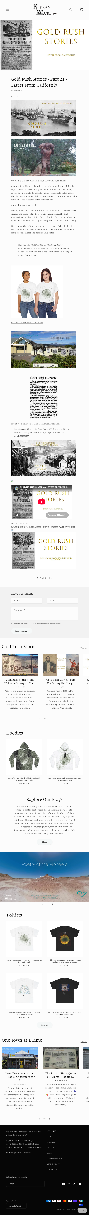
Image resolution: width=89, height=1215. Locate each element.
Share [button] (16, 96)
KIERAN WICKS (66, 1209)
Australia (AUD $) (15, 1206)
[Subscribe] (41, 1184)
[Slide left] (39, 718)
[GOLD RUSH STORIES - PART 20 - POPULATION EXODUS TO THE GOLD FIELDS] (43, 135)
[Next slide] (46, 904)
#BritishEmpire (40, 251)
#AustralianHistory (55, 245)
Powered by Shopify (77, 1209)
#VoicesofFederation (26, 248)
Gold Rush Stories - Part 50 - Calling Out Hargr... (60, 681)
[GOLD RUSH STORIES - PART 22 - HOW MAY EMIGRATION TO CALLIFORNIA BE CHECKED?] (43, 568)
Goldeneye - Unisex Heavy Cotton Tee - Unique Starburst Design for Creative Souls (65, 961)
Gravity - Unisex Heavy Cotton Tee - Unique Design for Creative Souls (24, 961)
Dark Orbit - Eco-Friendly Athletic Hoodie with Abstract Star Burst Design (24, 779)
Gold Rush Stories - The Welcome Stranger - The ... (20, 681)
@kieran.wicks (24, 245)
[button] (7, 9)
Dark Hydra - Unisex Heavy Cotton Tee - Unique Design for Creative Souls (64, 1013)
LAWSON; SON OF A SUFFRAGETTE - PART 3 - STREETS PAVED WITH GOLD (43, 527)
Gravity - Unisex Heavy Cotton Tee (27, 322)
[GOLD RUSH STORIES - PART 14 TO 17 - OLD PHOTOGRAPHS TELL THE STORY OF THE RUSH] (43, 475)
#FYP (31, 251)
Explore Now (44, 877)
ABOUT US (51, 1147)
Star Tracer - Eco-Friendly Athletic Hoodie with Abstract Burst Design (65, 779)
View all (84, 648)
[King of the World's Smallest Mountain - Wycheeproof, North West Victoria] (43, 175)
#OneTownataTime (44, 248)
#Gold (59, 251)
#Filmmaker (23, 251)
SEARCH (50, 1137)
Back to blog (46, 578)
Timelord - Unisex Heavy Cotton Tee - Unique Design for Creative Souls (24, 1013)
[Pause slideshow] (52, 904)
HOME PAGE (51, 1142)
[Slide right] (49, 718)
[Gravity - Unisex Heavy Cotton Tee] (37, 317)
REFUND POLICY (53, 1164)
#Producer (51, 251)
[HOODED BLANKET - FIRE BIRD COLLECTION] (12, 530)
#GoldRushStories (38, 245)
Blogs (44, 842)
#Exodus (66, 248)
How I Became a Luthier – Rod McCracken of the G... (20, 1076)
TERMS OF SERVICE (54, 1158)
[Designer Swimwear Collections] (12, 481)
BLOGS (49, 1153)
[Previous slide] (36, 904)
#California (57, 248)
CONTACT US (52, 1169)
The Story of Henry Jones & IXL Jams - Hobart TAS (60, 1074)
